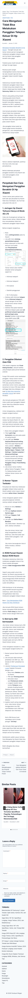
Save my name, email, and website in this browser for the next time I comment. (14, 894)
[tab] (10, 829)
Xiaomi (12, 754)
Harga (4, 973)
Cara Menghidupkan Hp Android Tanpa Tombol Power (6, 768)
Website (5, 888)
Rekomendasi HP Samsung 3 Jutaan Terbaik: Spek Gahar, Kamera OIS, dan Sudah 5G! (14, 913)
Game (4, 971)
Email (5, 881)
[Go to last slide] (4, 808)
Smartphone (6, 17)
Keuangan (5, 976)
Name (5, 873)
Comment (6, 851)
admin (5, 43)
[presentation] (14, 796)
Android (4, 966)
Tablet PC (5, 980)
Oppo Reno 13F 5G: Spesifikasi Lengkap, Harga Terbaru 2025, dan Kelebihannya (13, 920)
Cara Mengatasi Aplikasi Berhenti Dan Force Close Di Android (21, 767)
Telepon (5, 754)
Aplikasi (4, 968)
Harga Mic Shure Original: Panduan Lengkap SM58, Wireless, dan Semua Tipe (13, 956)
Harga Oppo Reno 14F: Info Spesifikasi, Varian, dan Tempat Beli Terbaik (13, 928)
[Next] (23, 808)
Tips (12, 17)
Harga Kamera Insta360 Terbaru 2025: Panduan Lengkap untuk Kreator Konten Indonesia (14, 949)
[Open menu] (24, 3)
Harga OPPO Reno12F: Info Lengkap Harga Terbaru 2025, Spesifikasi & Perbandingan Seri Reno (13, 936)
